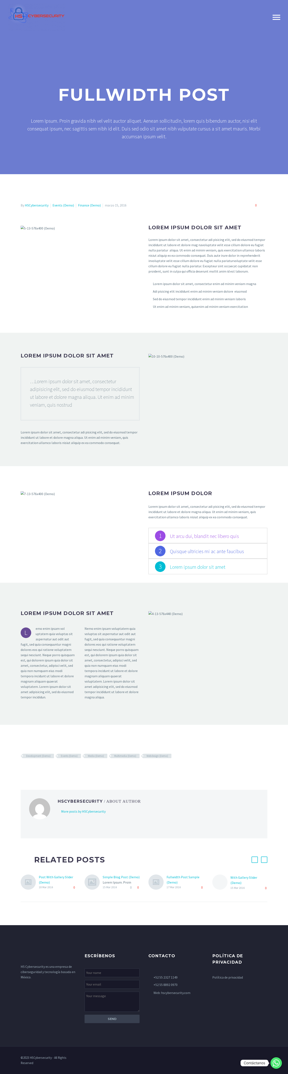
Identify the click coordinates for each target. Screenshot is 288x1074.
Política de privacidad (227, 977)
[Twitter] (29, 768)
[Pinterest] (35, 768)
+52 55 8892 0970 (165, 985)
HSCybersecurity (36, 205)
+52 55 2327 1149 (165, 977)
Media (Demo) (96, 756)
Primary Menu (276, 17)
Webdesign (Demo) (157, 756)
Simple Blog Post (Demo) (121, 877)
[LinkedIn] (48, 768)
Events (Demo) (63, 205)
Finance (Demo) (89, 205)
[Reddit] (54, 768)
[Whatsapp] (276, 1063)
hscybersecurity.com (175, 993)
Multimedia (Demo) (125, 756)
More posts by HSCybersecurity (83, 811)
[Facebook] (23, 768)
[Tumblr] (41, 768)
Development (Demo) (38, 756)
